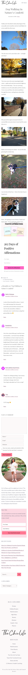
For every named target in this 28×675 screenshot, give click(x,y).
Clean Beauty (14, 649)
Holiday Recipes (14, 609)
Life (7, 277)
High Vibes (14, 614)
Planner (14, 625)
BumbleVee (8, 325)
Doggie (4, 277)
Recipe (14, 606)
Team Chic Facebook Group (14, 658)
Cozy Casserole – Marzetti (8, 281)
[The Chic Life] (9, 2)
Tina (6, 394)
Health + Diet (14, 623)
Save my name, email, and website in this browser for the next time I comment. (13, 449)
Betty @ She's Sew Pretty (12, 367)
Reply (4, 317)
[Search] (19, 574)
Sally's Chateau (9, 294)
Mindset (14, 620)
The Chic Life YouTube (14, 655)
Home (14, 644)
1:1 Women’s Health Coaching (14, 663)
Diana (18, 16)
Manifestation (14, 611)
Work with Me (14, 660)
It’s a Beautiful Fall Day (7, 279)
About (14, 652)
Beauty (14, 617)
